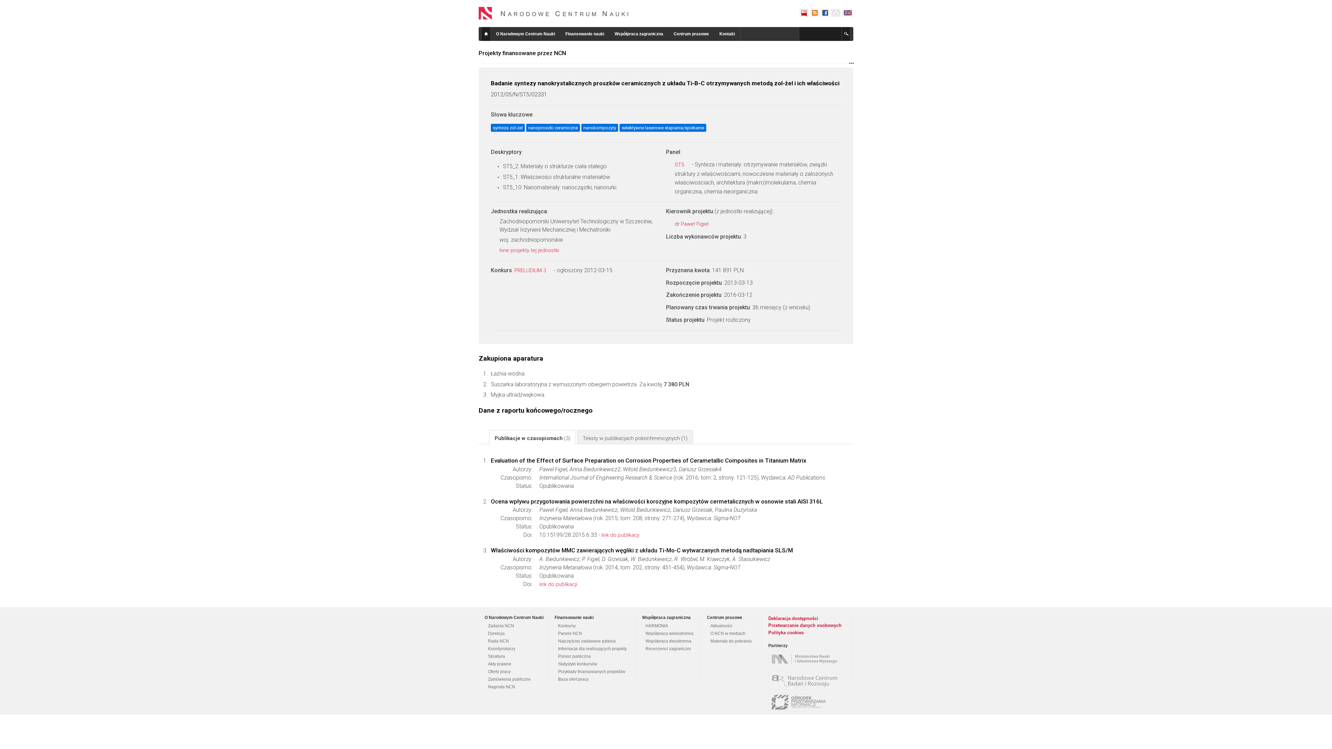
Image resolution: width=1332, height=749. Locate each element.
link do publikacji (620, 535)
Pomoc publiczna (574, 656)
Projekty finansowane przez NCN (522, 53)
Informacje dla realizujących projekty (592, 649)
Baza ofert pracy (573, 679)
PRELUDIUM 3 (530, 270)
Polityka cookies (786, 632)
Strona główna (486, 34)
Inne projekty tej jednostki (530, 250)
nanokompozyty (599, 127)
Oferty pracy (499, 672)
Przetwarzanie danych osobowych (805, 625)
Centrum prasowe (691, 34)
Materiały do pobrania (731, 641)
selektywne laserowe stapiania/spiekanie (663, 127)
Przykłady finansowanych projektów (591, 672)
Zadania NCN (501, 626)
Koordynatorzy (501, 649)
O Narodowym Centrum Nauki (525, 34)
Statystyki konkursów (577, 664)
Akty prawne (499, 664)
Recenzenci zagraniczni (668, 649)
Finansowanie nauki (584, 34)
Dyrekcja (496, 633)
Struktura (496, 656)
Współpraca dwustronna (668, 641)
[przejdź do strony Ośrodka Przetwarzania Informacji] (805, 702)
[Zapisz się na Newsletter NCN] (836, 13)
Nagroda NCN (501, 687)
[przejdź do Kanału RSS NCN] (814, 13)
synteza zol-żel (508, 127)
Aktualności (721, 626)
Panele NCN (570, 633)
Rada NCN (498, 641)
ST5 (680, 165)
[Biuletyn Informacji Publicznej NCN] (804, 13)
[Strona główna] (554, 13)
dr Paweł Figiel (692, 224)
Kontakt (727, 34)
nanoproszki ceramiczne (553, 127)
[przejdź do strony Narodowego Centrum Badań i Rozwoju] (805, 681)
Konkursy (567, 626)
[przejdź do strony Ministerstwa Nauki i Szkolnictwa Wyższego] (805, 659)
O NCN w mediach (727, 633)
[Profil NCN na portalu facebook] (824, 13)
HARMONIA (657, 626)
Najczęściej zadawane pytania (587, 641)
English (847, 13)
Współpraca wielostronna (669, 633)
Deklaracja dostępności (793, 618)
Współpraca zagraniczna (639, 34)
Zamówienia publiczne (509, 679)
